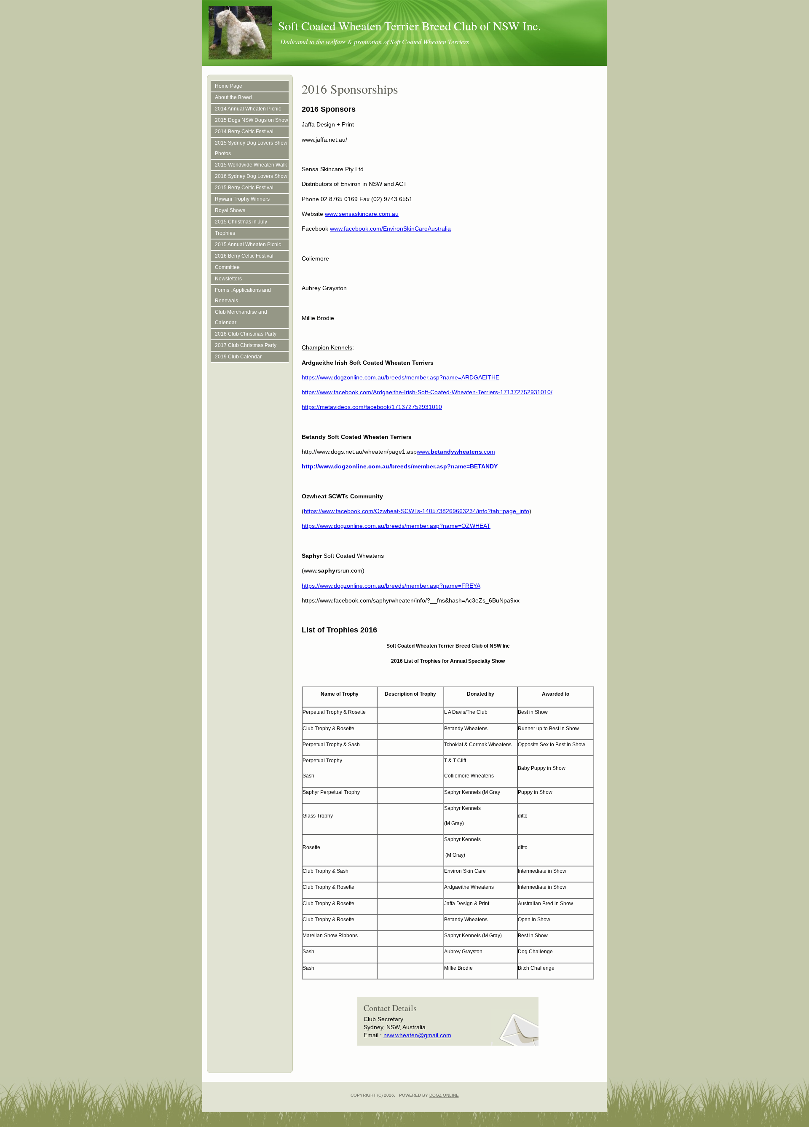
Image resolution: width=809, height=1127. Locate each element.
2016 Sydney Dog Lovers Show (251, 176)
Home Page (228, 86)
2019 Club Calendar (238, 357)
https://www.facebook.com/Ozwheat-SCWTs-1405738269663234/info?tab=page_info (416, 511)
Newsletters (228, 279)
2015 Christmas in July (241, 222)
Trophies (225, 233)
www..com (456, 451)
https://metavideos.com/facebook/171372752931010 (372, 406)
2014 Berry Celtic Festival (244, 131)
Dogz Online (444, 1095)
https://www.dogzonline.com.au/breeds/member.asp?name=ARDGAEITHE (400, 377)
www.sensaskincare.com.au (362, 213)
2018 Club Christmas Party (245, 334)
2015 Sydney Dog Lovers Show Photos (251, 148)
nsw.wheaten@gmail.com (417, 1035)
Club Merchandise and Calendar (241, 317)
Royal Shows (230, 210)
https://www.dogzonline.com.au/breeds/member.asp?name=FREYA (391, 585)
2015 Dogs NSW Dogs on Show (251, 120)
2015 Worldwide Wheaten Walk (251, 165)
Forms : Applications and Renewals (243, 295)
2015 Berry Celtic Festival (244, 188)
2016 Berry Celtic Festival (244, 256)
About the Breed (233, 97)
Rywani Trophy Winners (242, 199)
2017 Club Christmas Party (245, 345)
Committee (227, 267)
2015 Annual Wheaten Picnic (248, 244)
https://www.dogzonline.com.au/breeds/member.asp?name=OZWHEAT (396, 525)
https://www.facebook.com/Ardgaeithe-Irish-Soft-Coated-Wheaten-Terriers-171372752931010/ (427, 392)
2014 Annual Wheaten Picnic (248, 109)
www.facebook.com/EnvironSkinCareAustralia (390, 228)
